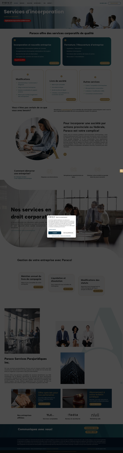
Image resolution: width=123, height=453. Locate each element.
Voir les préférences (68, 232)
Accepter (55, 232)
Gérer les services (52, 229)
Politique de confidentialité (65, 235)
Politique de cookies (56, 235)
